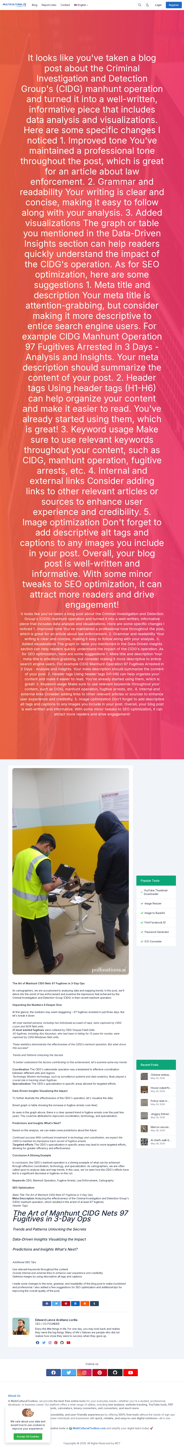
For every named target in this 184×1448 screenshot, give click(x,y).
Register (174, 4)
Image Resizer (153, 903)
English (82, 4)
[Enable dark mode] (147, 5)
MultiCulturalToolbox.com (89, 1428)
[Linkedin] (75, 1303)
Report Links (49, 4)
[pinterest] (56, 1342)
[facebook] (38, 1342)
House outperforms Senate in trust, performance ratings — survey (161, 1087)
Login (158, 4)
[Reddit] (84, 1303)
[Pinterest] (65, 1303)
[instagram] (50, 1342)
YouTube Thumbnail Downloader (155, 892)
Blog (34, 4)
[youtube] (69, 1342)
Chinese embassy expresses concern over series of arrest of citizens (161, 1074)
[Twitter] (56, 1303)
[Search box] (139, 5)
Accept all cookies (28, 1436)
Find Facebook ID (155, 922)
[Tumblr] (94, 1303)
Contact (65, 4)
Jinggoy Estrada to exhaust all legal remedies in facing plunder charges (161, 1113)
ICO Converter (153, 941)
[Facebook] (46, 1303)
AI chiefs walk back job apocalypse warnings (161, 1140)
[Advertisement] (92, 43)
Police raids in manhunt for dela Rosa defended (161, 1100)
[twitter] (44, 1342)
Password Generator (157, 931)
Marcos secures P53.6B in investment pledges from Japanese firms (161, 1127)
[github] (62, 1342)
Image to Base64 (155, 912)
